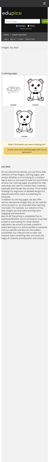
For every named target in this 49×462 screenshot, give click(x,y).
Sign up (12, 39)
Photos (32, 26)
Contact (20, 39)
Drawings (21, 26)
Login (6, 39)
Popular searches (26, 29)
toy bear (13, 105)
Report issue (30, 39)
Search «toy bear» (19, 34)
